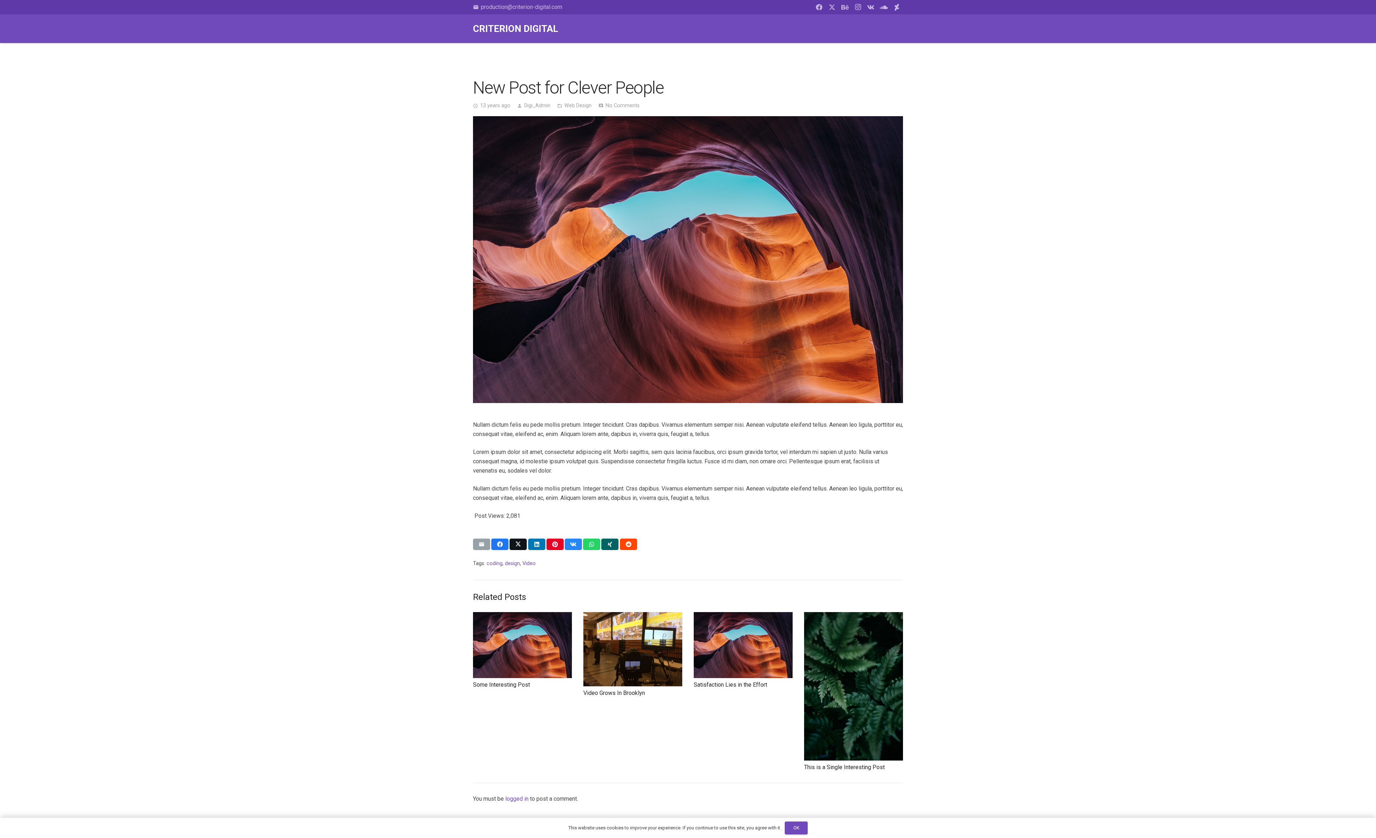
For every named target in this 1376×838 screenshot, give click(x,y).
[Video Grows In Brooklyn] (632, 616)
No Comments (623, 106)
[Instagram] (857, 7)
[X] (832, 7)
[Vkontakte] (870, 7)
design (512, 563)
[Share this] (499, 544)
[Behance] (844, 7)
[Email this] (481, 544)
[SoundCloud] (883, 7)
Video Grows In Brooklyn (614, 693)
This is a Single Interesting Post (844, 767)
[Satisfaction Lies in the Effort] (743, 616)
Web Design (578, 106)
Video (529, 563)
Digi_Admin (537, 106)
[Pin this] (555, 544)
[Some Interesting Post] (522, 616)
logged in (517, 798)
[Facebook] (819, 7)
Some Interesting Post (501, 684)
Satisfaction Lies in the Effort (730, 684)
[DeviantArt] (896, 7)
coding (494, 563)
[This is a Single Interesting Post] (853, 616)
